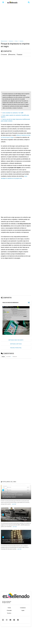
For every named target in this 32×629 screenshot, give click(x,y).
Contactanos (23, 607)
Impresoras (11, 41)
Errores (16, 41)
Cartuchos (21, 41)
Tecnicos (9, 613)
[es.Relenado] (12, 3)
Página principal (4, 41)
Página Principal (16, 347)
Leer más (14, 504)
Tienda (9, 607)
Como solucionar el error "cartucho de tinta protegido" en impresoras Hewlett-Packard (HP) (15, 315)
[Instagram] (6, 620)
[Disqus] (16, 379)
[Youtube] (3, 620)
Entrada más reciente (16, 340)
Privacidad (9, 610)
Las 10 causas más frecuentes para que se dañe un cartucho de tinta (15, 330)
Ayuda (23, 610)
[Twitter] (14, 620)
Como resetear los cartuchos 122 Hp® (12, 113)
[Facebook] (10, 620)
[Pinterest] (18, 620)
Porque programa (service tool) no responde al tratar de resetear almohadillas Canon (14, 495)
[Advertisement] (16, 22)
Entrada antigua (16, 343)
